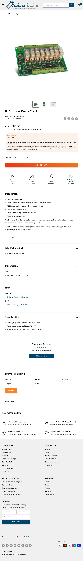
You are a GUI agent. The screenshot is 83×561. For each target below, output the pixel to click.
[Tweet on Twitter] (72, 118)
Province (37, 379)
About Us (48, 449)
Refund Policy (9, 401)
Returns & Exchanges (9, 459)
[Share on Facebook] (65, 118)
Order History (6, 452)
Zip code (65, 379)
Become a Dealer (8, 485)
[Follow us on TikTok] (22, 545)
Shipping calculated (28, 129)
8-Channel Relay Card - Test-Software (19, 305)
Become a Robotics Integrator (12, 482)
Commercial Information (53, 462)
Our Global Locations (8, 537)
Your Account (6, 449)
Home (3, 14)
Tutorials (48, 491)
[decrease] (15, 157)
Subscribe (16, 522)
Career (47, 452)
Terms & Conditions (51, 455)
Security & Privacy (51, 459)
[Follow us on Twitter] (7, 545)
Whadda (8, 116)
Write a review (41, 356)
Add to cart (41, 165)
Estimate (11, 391)
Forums (47, 482)
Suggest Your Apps (8, 491)
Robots (47, 488)
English (27, 537)
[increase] (28, 157)
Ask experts (51, 183)
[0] (79, 5)
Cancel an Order (7, 462)
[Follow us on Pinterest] (15, 545)
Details (12, 183)
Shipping (5, 455)
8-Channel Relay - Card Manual (17, 297)
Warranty (5, 465)
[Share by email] (76, 118)
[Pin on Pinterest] (68, 118)
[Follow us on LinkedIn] (26, 545)
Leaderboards (49, 494)
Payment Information (9, 468)
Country (8, 379)
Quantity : (8, 157)
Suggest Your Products (9, 488)
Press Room (49, 465)
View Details (31, 183)
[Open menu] (3, 5)
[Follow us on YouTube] (18, 545)
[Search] (71, 5)
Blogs (47, 485)
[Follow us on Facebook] (3, 545)
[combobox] (56, 5)
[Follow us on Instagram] (11, 545)
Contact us (5, 471)
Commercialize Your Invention (12, 494)
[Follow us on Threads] (30, 545)
